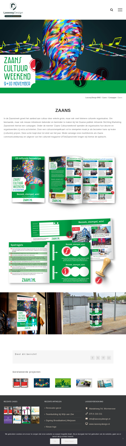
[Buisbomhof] (8, 419)
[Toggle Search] (111, 9)
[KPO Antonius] (17, 419)
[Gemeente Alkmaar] (35, 419)
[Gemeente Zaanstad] (105, 379)
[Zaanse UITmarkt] (63, 379)
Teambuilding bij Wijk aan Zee (60, 414)
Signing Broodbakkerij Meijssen (60, 420)
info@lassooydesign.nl (99, 419)
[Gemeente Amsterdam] (26, 410)
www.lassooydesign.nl (99, 424)
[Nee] (123, 438)
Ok (55, 441)
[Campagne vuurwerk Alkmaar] (20, 379)
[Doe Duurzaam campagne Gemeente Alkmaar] (17, 410)
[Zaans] (26, 419)
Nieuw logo (51, 427)
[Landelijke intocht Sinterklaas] (42, 379)
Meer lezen (69, 441)
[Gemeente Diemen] (84, 379)
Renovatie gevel (53, 408)
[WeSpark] (35, 410)
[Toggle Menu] (120, 9)
